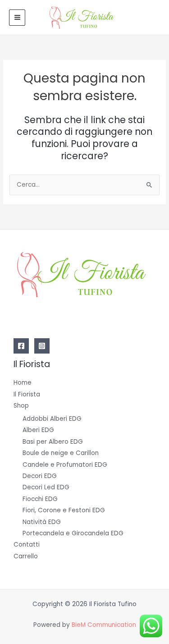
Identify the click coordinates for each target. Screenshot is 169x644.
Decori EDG (40, 476)
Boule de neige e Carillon (61, 453)
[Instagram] (42, 346)
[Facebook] (21, 346)
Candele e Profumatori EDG (65, 464)
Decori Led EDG (46, 487)
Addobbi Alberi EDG (52, 418)
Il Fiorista (27, 394)
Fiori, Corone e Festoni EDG (64, 510)
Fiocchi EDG (40, 499)
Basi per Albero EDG (53, 441)
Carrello (26, 556)
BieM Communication (104, 625)
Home (23, 382)
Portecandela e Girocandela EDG (73, 533)
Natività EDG (42, 522)
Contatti (27, 544)
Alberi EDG (38, 430)
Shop (21, 405)
